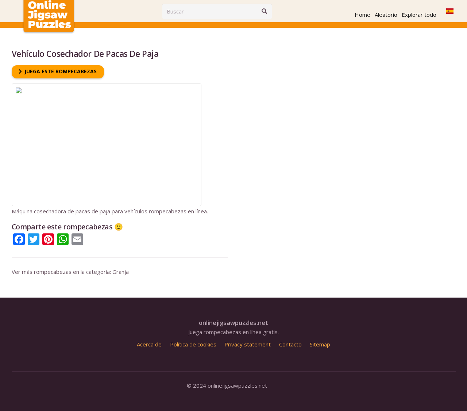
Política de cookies (193, 344)
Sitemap (320, 344)
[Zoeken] (264, 11)
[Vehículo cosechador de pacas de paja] (106, 86)
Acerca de (149, 344)
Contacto (290, 344)
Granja (120, 271)
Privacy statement (247, 344)
